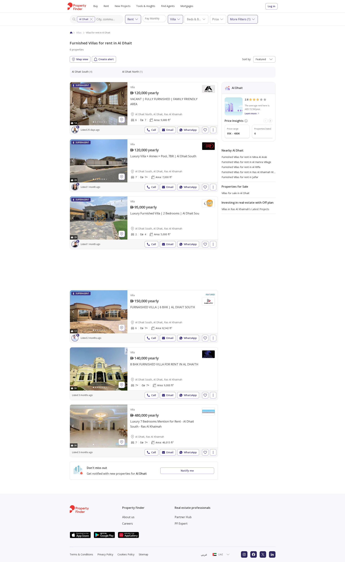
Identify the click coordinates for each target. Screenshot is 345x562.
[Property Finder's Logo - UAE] (77, 6)
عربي (204, 554)
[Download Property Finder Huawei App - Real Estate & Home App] (128, 535)
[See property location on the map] (121, 119)
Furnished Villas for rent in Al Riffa (241, 167)
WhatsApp (190, 130)
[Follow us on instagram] (244, 554)
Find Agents (168, 6)
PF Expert (181, 524)
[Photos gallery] (98, 103)
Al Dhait (83, 19)
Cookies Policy (126, 554)
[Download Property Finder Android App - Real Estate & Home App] (104, 535)
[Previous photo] (73, 103)
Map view (82, 59)
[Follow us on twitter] (263, 554)
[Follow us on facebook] (253, 554)
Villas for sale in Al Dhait (235, 193)
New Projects (122, 6)
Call (153, 130)
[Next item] (270, 121)
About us (128, 517)
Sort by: (246, 59)
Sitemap (143, 554)
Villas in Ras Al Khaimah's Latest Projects (245, 209)
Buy (95, 6)
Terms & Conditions (81, 554)
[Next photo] (124, 103)
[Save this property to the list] (205, 130)
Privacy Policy (105, 554)
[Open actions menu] (213, 130)
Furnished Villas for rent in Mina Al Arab (244, 157)
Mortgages (186, 6)
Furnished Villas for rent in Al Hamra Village (246, 162)
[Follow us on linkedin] (272, 554)
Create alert (106, 59)
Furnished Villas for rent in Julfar (240, 177)
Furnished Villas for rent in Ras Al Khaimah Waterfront (253, 172)
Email (169, 130)
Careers (127, 524)
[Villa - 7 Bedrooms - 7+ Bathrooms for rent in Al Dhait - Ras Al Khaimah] (144, 430)
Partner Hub (183, 517)
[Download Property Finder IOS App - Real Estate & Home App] (80, 535)
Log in (271, 6)
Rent (106, 6)
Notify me (187, 470)
